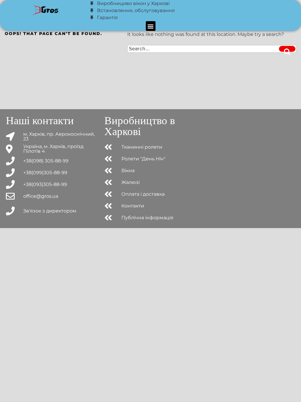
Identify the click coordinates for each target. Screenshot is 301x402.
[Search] (287, 49)
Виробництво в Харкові (139, 125)
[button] (150, 26)
